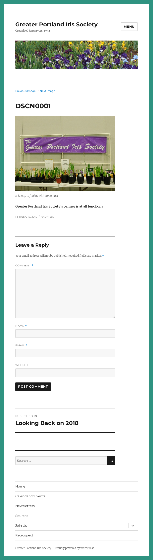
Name (21, 326)
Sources (21, 516)
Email (21, 345)
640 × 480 (47, 216)
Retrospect (24, 535)
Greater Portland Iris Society (56, 24)
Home (20, 486)
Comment (24, 265)
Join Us (21, 525)
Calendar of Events (30, 496)
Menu (129, 27)
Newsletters (25, 506)
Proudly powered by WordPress (74, 548)
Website (22, 364)
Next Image (47, 90)
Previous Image (25, 90)
